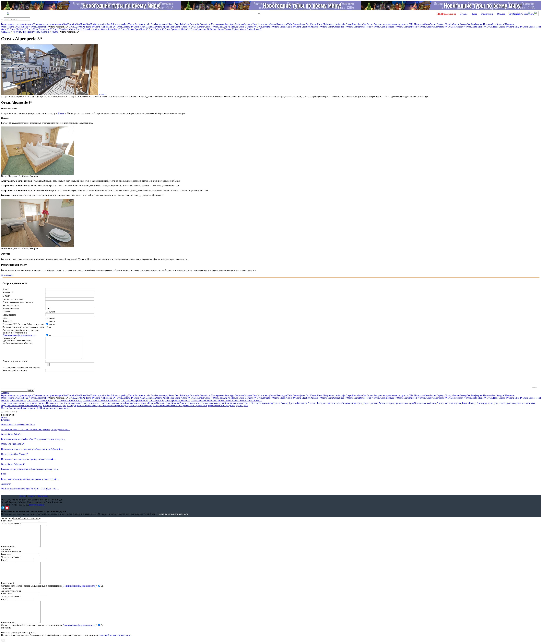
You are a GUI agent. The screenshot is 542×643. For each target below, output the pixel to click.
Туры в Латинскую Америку (303, 403)
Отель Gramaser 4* (456, 27)
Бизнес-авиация (28, 408)
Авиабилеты (14, 408)
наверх (534, 387)
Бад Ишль (81, 24)
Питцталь (419, 24)
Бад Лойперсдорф (115, 24)
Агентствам (515, 14)
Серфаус (441, 24)
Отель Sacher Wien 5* (11, 434)
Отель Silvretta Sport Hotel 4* (134, 29)
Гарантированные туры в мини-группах (26, 403)
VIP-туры (151, 403)
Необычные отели (171, 405)
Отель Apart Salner (165, 27)
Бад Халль (129, 24)
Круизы (175, 403)
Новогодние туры (54, 403)
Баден (171, 24)
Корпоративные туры (135, 403)
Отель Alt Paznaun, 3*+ (105, 27)
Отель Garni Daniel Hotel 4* (360, 27)
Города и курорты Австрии (36, 32)
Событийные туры (111, 405)
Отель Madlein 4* (18, 29)
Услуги (4, 408)
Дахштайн (195, 24)
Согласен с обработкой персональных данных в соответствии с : (49, 586)
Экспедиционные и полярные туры (84, 405)
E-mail (4, 560)
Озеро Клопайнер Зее (356, 24)
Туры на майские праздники (221, 405)
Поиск (22, 496)
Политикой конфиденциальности (19, 335)
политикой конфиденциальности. (115, 635)
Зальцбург (229, 24)
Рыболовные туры (33, 405)
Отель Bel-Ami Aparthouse (225, 27)
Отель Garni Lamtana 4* (385, 27)
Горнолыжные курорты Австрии (17, 24)
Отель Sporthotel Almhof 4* (177, 29)
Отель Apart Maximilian (145, 27)
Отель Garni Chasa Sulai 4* (334, 27)
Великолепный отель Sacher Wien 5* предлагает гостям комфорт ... (33, 439)
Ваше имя (6, 520)
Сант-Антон (430, 24)
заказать (102, 94)
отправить (6, 628)
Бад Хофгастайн (142, 24)
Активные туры (386, 403)
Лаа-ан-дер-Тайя (284, 24)
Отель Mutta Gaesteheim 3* (39, 29)
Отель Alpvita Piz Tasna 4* (81, 27)
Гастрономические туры (329, 403)
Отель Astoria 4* (182, 27)
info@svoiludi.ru (36, 505)
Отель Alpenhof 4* (40, 27)
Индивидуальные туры (75, 403)
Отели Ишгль (7, 27)
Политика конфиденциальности (173, 514)
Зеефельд (239, 24)
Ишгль (261, 24)
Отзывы (501, 14)
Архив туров (242, 405)
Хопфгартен (477, 24)
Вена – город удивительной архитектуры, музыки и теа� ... (30, 479)
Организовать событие (425, 403)
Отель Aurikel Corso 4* (202, 27)
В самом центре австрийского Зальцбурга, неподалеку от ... (29, 469)
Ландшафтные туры (130, 405)
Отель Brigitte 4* (265, 27)
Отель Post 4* (75, 29)
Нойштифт (340, 24)
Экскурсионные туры (351, 403)
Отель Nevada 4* (61, 29)
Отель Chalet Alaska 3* (284, 27)
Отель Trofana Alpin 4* (229, 29)
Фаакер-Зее (464, 24)
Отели (4, 417)
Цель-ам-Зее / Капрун (493, 24)
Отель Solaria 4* (156, 29)
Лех (308, 24)
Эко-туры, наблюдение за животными (517, 403)
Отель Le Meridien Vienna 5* (14, 454)
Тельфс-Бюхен (452, 24)
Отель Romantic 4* (92, 29)
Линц (319, 24)
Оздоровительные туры (12, 405)
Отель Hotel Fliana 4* (476, 27)
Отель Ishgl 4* (515, 27)
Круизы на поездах (233, 403)
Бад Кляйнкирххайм (96, 24)
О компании (487, 14)
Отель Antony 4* (125, 27)
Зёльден (248, 24)
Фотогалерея (7, 275)
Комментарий (7, 546)
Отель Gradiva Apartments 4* (433, 27)
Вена (177, 24)
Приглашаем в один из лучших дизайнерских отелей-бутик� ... (32, 449)
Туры (474, 14)
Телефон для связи (11, 523)
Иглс (255, 24)
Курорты (5, 420)
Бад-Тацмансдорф (159, 24)
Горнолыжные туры (404, 403)
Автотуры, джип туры (487, 403)
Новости (32, 496)
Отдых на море (163, 403)
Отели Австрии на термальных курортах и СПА (390, 24)
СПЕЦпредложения (446, 14)
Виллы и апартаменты (151, 405)
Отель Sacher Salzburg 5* (13, 464)
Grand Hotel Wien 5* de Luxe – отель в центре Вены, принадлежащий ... (35, 429)
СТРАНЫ (5, 32)
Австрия (17, 32)
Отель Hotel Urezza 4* (497, 27)
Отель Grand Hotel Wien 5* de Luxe (18, 424)
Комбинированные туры (54, 405)
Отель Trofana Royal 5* (251, 29)
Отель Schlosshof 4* (110, 29)
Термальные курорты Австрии (48, 24)
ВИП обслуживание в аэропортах (53, 408)
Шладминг (509, 24)
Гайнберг (184, 24)
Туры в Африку (280, 403)
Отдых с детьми (370, 403)
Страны (463, 14)
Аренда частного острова (449, 403)
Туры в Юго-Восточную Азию (258, 403)
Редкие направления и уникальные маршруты (201, 403)
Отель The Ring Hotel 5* (12, 444)
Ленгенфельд (299, 24)
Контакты (529, 14)
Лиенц (313, 24)
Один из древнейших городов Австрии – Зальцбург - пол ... (30, 488)
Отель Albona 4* (22, 27)
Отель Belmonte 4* (247, 27)
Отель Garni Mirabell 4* (408, 27)
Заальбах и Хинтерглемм (212, 24)
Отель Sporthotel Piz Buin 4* (204, 29)
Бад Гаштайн (69, 24)
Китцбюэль (270, 24)
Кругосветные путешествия (193, 405)
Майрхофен (328, 24)
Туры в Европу (469, 403)
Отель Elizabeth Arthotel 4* (308, 27)
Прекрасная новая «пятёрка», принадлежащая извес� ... (28, 459)
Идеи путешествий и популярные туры (106, 403)
